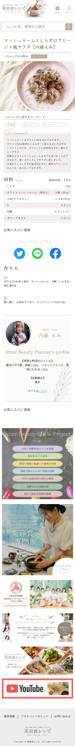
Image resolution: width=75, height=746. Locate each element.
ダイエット (30, 124)
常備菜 (11, 124)
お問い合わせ (62, 716)
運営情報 (9, 716)
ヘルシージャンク (56, 124)
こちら (43, 390)
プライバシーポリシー (34, 716)
